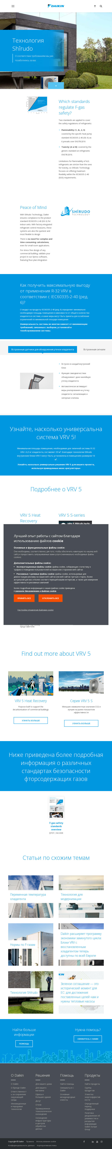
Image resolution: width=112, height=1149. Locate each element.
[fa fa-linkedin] (93, 1142)
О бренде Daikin (18, 1087)
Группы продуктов (90, 1089)
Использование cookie (46, 1141)
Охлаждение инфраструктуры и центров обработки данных (43, 1123)
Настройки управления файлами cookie (35, 610)
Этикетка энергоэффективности (92, 1097)
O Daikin (14, 1084)
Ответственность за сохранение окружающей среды (18, 1095)
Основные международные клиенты (67, 1097)
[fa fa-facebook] (84, 1142)
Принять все (24, 598)
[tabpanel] (56, 384)
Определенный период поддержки (91, 1106)
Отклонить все (50, 598)
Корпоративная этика (46, 1145)
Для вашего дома (44, 1084)
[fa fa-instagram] (101, 1142)
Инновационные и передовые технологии (18, 1106)
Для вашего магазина (41, 1089)
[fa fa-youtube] (97, 1142)
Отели (38, 1104)
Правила (30, 1141)
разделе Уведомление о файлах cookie (35, 591)
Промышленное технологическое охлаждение (44, 1111)
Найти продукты (92, 1084)
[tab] (42, 349)
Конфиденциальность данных (21, 1145)
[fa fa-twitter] (88, 1142)
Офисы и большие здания (43, 1095)
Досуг (38, 1101)
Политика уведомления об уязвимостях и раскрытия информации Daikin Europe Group (92, 1121)
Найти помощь (67, 1084)
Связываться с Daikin (67, 1089)
